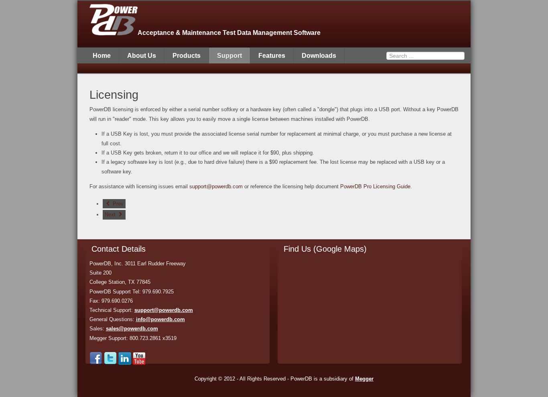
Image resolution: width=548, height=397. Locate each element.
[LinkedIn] (124, 363)
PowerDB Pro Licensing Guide (375, 186)
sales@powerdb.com (132, 329)
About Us (141, 55)
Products (187, 55)
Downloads (319, 55)
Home (102, 55)
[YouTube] (139, 363)
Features (271, 55)
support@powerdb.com (216, 186)
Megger (364, 379)
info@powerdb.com (160, 319)
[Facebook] (95, 363)
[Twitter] (110, 363)
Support (229, 55)
